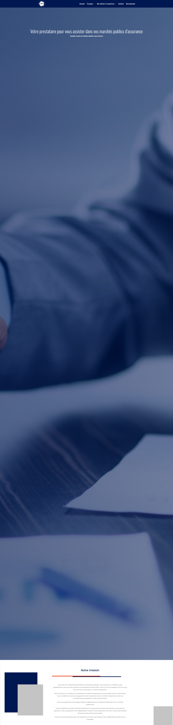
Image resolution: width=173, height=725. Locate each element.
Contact (121, 4)
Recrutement (130, 4)
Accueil (82, 4)
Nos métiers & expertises (105, 4)
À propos (90, 4)
